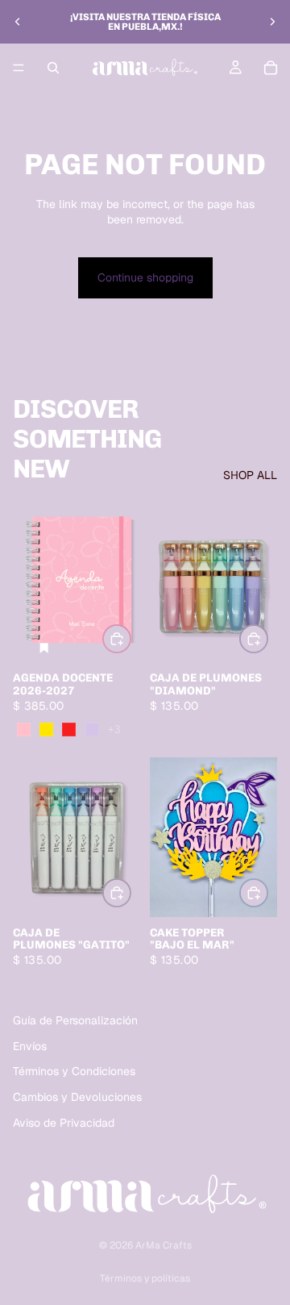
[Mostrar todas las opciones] (114, 729)
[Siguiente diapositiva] (272, 22)
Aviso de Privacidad (63, 1122)
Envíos (30, 1046)
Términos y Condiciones (74, 1071)
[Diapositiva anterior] (17, 22)
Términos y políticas (145, 1278)
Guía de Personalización (75, 1020)
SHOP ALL (250, 475)
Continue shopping (145, 277)
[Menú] (18, 67)
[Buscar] (53, 67)
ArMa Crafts (163, 1245)
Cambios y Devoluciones (77, 1097)
